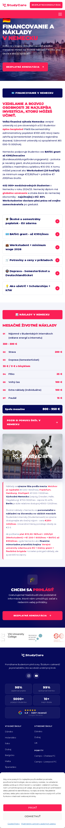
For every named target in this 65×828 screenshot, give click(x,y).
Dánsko (9, 731)
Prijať (32, 807)
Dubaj (8, 749)
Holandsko (10, 737)
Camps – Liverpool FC (45, 761)
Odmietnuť (33, 816)
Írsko (7, 743)
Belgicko (9, 755)
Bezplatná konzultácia (46, 5)
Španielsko (10, 767)
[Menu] (60, 14)
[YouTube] (36, 676)
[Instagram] (29, 676)
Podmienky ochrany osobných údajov (38, 823)
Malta (8, 761)
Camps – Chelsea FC (44, 756)
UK (35, 743)
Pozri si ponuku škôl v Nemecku (23, 422)
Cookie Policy (14, 823)
